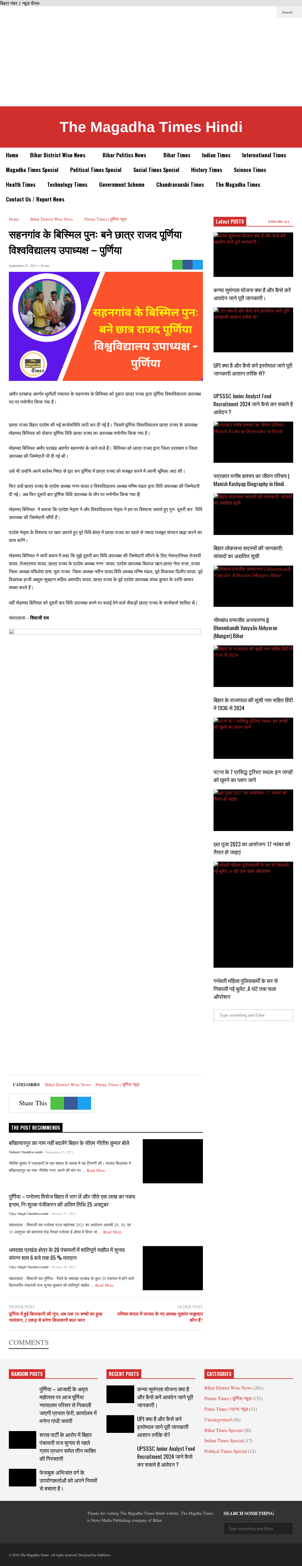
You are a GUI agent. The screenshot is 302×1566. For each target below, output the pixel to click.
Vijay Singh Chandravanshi (28, 1213)
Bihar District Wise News (58, 155)
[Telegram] (241, 12)
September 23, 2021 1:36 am (29, 265)
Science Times (250, 170)
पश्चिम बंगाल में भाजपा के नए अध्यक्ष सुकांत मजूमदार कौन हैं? (160, 1317)
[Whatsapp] (177, 265)
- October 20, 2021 (63, 1267)
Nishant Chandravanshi (25, 1152)
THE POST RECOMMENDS (35, 1127)
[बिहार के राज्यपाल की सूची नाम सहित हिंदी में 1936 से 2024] (253, 666)
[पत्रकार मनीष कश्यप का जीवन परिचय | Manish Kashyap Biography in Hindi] (253, 442)
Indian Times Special (224, 1440)
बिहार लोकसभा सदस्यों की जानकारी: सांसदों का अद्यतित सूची (248, 552)
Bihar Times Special (223, 1430)
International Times (264, 155)
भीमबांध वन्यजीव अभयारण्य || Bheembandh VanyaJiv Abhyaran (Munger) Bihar (245, 628)
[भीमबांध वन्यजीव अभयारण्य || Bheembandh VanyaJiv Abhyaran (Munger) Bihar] (253, 586)
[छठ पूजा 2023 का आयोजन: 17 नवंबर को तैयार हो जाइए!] (253, 810)
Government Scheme (122, 184)
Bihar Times (176, 155)
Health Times (20, 184)
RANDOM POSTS (27, 1373)
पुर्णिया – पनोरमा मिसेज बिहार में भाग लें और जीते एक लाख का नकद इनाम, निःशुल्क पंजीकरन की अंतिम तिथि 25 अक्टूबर (72, 1200)
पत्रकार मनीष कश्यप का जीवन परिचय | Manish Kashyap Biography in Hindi (251, 480)
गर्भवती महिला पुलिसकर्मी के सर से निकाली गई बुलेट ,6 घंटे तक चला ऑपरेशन (246, 988)
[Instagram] (259, 12)
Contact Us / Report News (35, 199)
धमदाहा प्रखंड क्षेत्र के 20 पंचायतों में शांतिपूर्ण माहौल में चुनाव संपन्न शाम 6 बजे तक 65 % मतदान (67, 1253)
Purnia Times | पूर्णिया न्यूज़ (117, 1084)
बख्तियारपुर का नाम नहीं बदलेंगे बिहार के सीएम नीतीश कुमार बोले (69, 1143)
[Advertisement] (151, 62)
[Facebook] (222, 12)
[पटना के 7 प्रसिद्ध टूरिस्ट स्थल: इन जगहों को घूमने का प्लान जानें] (253, 738)
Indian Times (216, 155)
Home (12, 155)
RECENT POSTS (124, 1373)
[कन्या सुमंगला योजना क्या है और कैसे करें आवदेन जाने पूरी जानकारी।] (253, 254)
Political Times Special (96, 170)
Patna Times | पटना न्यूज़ (226, 1409)
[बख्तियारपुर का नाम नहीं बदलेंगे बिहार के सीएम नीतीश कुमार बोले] (173, 1161)
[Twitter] (231, 12)
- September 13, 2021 (58, 1152)
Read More (96, 1170)
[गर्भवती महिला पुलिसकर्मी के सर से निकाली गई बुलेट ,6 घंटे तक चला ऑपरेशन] (253, 915)
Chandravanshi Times (180, 184)
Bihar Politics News (125, 155)
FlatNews (104, 1554)
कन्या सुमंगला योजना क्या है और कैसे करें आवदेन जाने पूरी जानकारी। (252, 294)
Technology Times (67, 184)
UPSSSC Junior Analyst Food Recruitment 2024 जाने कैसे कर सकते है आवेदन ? (253, 404)
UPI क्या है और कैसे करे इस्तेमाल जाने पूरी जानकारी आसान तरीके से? (253, 369)
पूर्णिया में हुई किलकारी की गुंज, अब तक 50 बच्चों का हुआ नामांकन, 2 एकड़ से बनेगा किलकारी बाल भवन (55, 1317)
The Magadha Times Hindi (151, 127)
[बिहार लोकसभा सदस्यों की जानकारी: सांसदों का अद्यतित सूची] (253, 514)
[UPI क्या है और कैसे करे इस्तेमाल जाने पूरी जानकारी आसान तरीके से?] (253, 330)
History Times (206, 170)
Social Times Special (156, 170)
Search (287, 12)
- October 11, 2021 (63, 1213)
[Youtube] (269, 12)
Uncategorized (218, 1419)
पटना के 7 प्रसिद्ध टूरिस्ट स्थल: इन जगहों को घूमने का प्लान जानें (253, 776)
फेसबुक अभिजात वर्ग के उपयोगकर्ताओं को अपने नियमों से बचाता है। (68, 1480)
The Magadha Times (238, 184)
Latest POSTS (230, 221)
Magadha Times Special (32, 170)
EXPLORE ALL (279, 221)
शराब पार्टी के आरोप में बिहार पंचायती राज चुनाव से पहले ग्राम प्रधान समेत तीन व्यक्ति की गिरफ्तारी (68, 1446)
